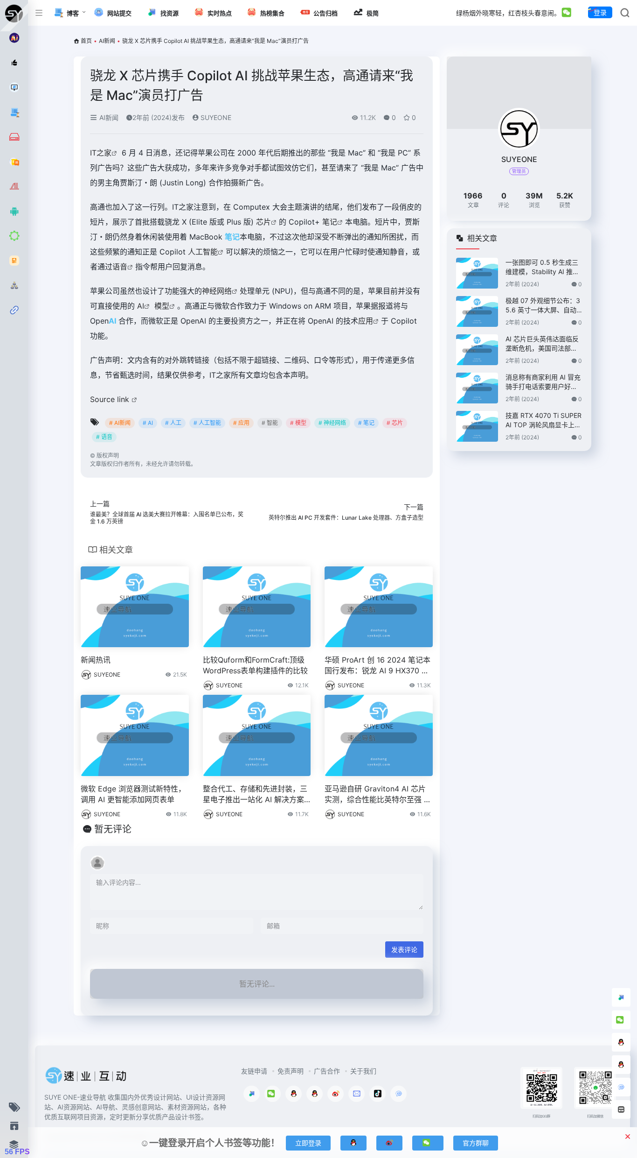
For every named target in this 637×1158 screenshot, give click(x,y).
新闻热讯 (96, 659)
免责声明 (290, 1071)
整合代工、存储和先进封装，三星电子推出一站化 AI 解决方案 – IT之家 (256, 794)
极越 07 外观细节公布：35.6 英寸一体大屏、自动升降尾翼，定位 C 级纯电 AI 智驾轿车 (542, 306)
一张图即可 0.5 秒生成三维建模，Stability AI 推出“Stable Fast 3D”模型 (542, 267)
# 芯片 (395, 422)
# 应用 (241, 422)
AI (140, 306)
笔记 (329, 221)
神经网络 (217, 291)
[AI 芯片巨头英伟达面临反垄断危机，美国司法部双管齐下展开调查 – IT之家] (477, 349)
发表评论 (404, 949)
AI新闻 (107, 40)
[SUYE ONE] (86, 1078)
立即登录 (308, 1143)
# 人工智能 (207, 422)
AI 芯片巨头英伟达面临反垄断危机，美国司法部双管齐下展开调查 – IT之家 (542, 344)
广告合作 (327, 1071)
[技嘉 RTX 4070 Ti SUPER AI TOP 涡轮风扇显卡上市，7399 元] (477, 426)
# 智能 (270, 422)
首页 (86, 40)
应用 (365, 320)
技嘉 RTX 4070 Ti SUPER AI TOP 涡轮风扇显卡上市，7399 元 (543, 420)
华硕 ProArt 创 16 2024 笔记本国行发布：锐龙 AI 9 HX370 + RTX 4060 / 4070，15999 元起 (378, 665)
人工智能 (203, 251)
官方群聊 (476, 1143)
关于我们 (363, 1071)
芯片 (263, 221)
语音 (119, 266)
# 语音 (104, 436)
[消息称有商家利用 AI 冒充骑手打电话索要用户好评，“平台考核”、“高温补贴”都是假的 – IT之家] (477, 388)
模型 (161, 306)
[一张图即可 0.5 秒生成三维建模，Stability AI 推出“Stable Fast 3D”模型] (477, 273)
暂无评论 (113, 829)
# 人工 (173, 422)
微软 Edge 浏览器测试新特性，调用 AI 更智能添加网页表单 (133, 794)
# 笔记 (366, 422)
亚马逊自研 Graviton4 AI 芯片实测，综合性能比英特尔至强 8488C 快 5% (377, 794)
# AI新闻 (120, 422)
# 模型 (298, 422)
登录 (600, 12)
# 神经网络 (332, 422)
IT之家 (100, 152)
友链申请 (254, 1071)
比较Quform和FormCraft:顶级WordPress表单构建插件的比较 (255, 665)
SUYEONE (215, 117)
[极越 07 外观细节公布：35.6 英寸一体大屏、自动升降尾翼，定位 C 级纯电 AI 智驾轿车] (477, 311)
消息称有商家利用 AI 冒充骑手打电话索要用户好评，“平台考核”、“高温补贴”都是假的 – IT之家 (543, 382)
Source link (111, 399)
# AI (148, 422)
